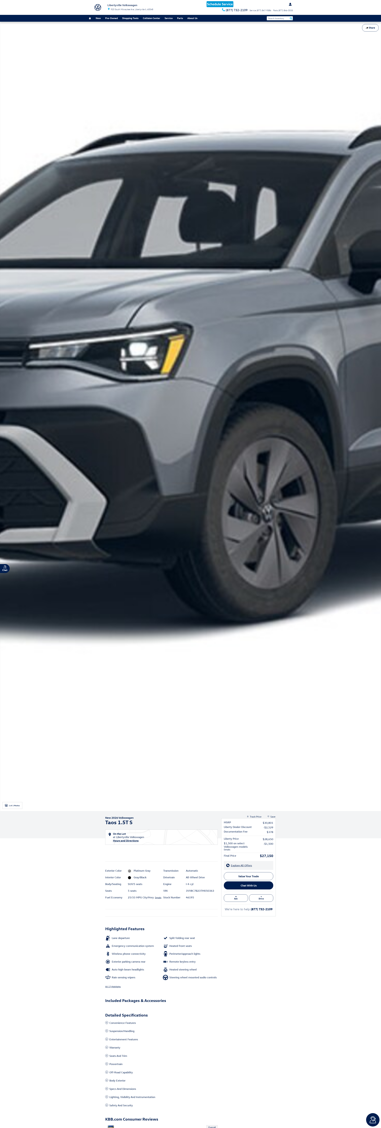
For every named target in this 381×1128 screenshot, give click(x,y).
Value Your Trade (248, 876)
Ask (236, 898)
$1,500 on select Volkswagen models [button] (236, 846)
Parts (180, 18)
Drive (261, 898)
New (98, 18)
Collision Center (151, 18)
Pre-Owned (111, 18)
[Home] (97, 7)
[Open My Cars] (289, 4)
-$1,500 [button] (268, 843)
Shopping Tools (130, 18)
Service (169, 18)
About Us (192, 18)
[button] (161, 1023)
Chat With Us (249, 885)
